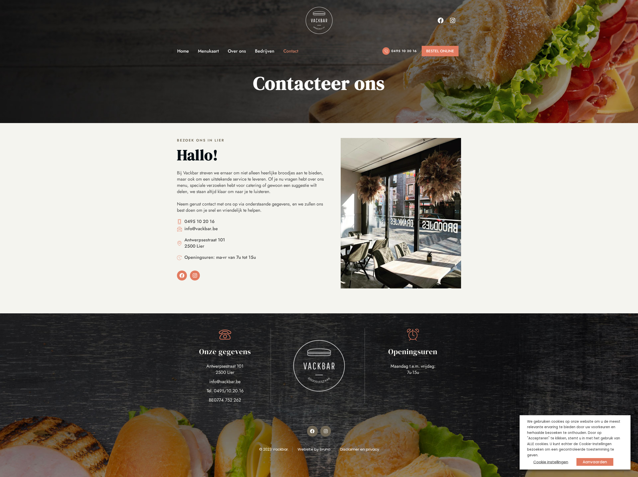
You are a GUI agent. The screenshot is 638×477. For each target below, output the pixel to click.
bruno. (325, 449)
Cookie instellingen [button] (550, 462)
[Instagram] (453, 20)
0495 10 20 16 (404, 51)
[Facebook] (441, 20)
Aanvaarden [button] (595, 462)
